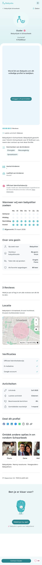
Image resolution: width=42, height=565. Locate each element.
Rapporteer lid (9, 478)
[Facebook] (3, 424)
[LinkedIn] (11, 424)
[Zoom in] (36, 320)
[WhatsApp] (19, 424)
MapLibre (22, 343)
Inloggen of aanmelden (21, 99)
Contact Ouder (16, 561)
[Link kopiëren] (31, 424)
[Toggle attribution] (37, 342)
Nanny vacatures (19, 464)
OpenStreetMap (31, 343)
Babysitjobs (7, 464)
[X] (7, 424)
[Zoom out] (36, 324)
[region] (21, 330)
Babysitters (6, 467)
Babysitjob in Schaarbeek (21, 33)
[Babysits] (7, 3)
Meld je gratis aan (22, 478)
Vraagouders (33, 464)
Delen (37, 8)
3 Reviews (14, 128)
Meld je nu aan (21, 522)
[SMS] (23, 424)
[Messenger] (15, 424)
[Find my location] (36, 329)
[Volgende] (39, 451)
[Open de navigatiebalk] (38, 3)
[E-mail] (27, 424)
